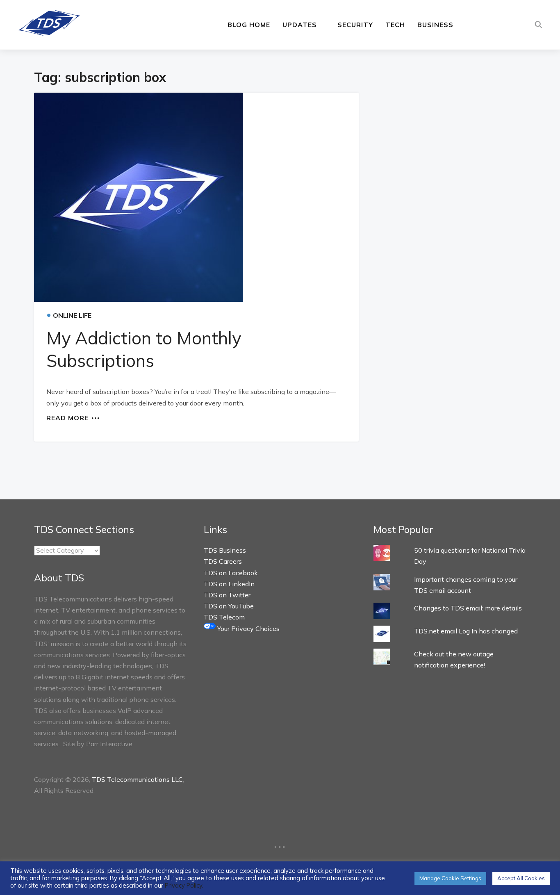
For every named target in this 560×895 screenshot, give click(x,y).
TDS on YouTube (229, 606)
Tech (395, 24)
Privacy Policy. (184, 885)
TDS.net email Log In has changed (466, 631)
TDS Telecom (224, 617)
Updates (299, 24)
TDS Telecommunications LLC (137, 779)
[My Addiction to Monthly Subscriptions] (196, 197)
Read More (67, 417)
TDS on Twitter (227, 595)
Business (435, 24)
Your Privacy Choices (248, 628)
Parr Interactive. (110, 744)
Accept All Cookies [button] (521, 878)
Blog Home (249, 24)
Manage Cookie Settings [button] (450, 878)
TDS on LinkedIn (229, 584)
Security (355, 24)
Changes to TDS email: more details (468, 608)
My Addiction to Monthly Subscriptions (143, 349)
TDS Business (225, 550)
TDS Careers (223, 561)
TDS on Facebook (231, 573)
